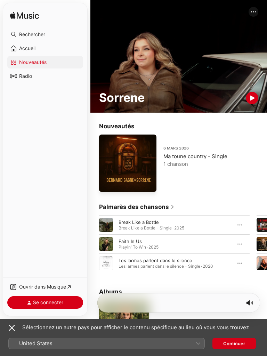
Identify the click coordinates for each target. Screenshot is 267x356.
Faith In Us (130, 241)
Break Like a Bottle (139, 222)
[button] (45, 34)
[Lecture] (252, 98)
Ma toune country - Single (195, 156)
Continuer (234, 343)
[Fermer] (12, 328)
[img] (24, 16)
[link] (137, 207)
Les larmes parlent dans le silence (155, 260)
